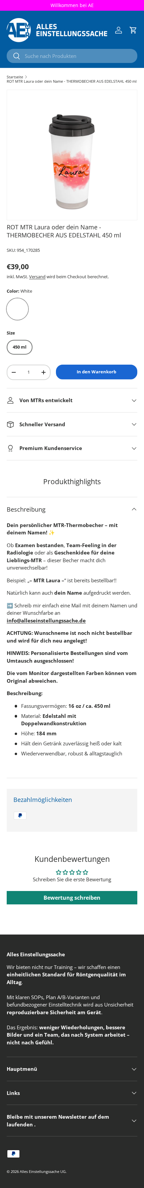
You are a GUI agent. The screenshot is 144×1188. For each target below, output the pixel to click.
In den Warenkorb (96, 372)
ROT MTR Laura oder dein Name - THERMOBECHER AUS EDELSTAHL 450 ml (72, 81)
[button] (133, 30)
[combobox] (72, 56)
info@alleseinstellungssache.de (46, 620)
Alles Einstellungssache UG (43, 1171)
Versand (37, 277)
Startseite (15, 77)
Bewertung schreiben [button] (72, 897)
